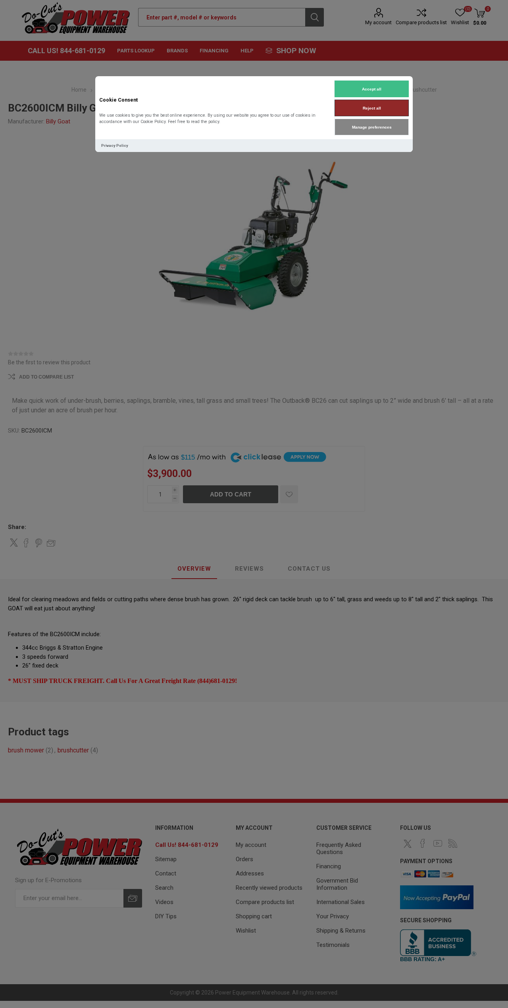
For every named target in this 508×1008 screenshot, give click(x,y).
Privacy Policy (114, 145)
